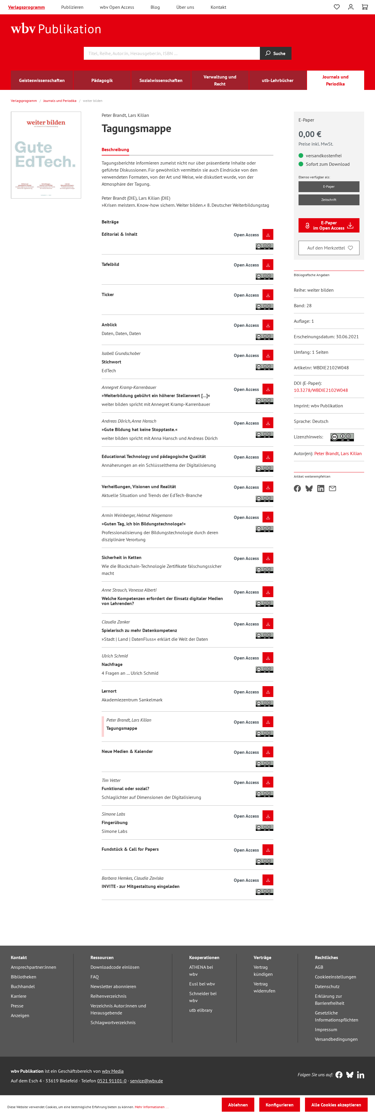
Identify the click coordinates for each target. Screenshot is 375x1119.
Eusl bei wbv (202, 984)
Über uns (185, 7)
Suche (279, 53)
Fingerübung (115, 822)
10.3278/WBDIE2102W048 (321, 390)
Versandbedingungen (336, 1039)
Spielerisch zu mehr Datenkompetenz (139, 630)
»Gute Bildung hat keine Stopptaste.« (140, 429)
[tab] (115, 149)
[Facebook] (337, 1075)
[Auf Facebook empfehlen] (297, 489)
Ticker (108, 294)
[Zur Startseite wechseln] (56, 27)
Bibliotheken (23, 977)
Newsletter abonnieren (113, 986)
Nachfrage (112, 664)
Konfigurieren (280, 1105)
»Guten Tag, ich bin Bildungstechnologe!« (144, 524)
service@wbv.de (146, 1081)
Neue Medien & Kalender (127, 751)
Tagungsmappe (121, 728)
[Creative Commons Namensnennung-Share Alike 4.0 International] (339, 437)
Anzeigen (20, 1015)
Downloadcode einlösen (115, 967)
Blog (155, 7)
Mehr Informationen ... (152, 1107)
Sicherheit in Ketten (122, 557)
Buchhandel (23, 986)
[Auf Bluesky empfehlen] (309, 489)
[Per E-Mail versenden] (332, 489)
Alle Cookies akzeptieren (336, 1105)
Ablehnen (238, 1105)
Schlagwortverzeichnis (113, 1022)
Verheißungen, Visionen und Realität (139, 486)
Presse (17, 1006)
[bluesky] (348, 1075)
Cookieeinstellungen (335, 977)
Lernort (109, 691)
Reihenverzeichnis (109, 996)
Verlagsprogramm (26, 7)
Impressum (326, 1029)
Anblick (109, 324)
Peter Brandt (326, 453)
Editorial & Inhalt (119, 234)
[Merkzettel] (337, 7)
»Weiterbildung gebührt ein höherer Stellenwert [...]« (156, 395)
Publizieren (72, 7)
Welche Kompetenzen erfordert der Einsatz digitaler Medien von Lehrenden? (162, 601)
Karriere (18, 996)
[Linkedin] (359, 1075)
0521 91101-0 (112, 1081)
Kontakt (218, 7)
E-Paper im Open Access (329, 225)
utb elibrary (200, 1010)
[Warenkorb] (365, 7)
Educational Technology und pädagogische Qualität (154, 456)
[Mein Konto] (351, 6)
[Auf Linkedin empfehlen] (320, 489)
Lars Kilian (351, 453)
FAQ (95, 977)
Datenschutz (327, 986)
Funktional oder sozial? (125, 788)
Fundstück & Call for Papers (130, 849)
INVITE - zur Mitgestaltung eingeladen (141, 886)
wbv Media (113, 1071)
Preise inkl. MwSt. (316, 144)
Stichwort (111, 362)
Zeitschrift (328, 199)
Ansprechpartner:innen (33, 967)
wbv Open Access (117, 7)
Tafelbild (110, 264)
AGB (319, 967)
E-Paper (329, 186)
